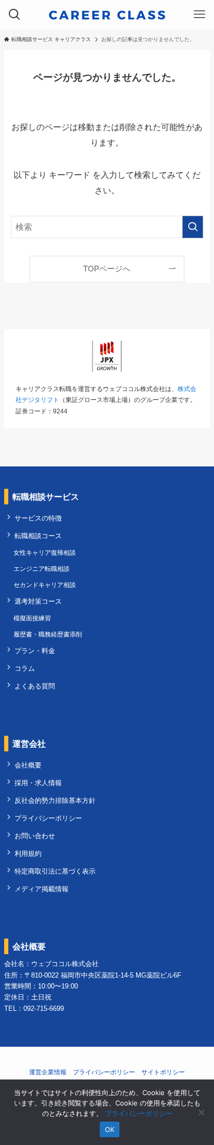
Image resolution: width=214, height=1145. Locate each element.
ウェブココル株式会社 (65, 964)
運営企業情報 (47, 1072)
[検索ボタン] (14, 14)
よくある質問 (35, 686)
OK (110, 1129)
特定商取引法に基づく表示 (55, 871)
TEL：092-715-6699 (34, 1008)
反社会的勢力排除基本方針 (55, 800)
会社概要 (28, 765)
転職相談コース (38, 536)
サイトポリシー (163, 1072)
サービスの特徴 (38, 518)
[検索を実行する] (192, 227)
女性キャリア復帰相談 (45, 552)
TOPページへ (106, 269)
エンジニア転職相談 (42, 568)
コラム (25, 668)
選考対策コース (38, 601)
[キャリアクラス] (107, 14)
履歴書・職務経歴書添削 (48, 634)
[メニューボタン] (199, 14)
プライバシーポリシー (48, 818)
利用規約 (28, 853)
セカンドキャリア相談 (45, 585)
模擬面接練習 (32, 618)
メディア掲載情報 (42, 889)
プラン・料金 (35, 651)
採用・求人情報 (38, 783)
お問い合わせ (35, 836)
